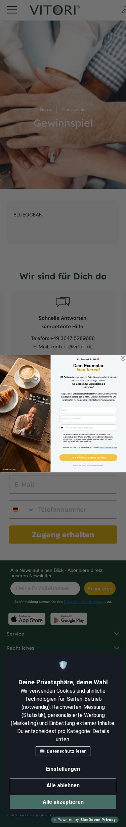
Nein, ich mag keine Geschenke (88, 465)
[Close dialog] (123, 358)
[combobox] (64, 427)
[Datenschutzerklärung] (107, 447)
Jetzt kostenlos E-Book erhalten (88, 457)
